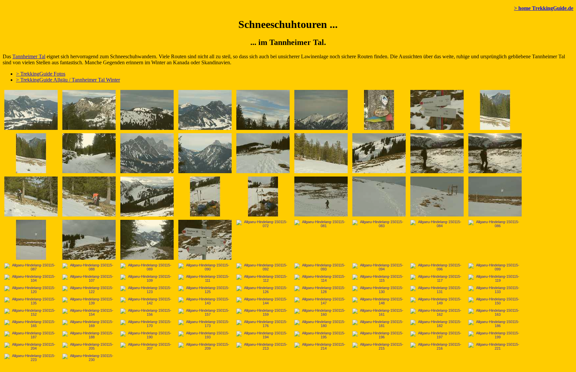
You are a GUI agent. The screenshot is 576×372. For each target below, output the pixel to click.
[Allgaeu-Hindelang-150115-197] (437, 335)
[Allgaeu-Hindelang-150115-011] (147, 110)
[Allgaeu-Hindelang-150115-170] (147, 324)
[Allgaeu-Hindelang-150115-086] (495, 224)
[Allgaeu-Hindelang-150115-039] (31, 196)
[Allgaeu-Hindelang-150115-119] (495, 278)
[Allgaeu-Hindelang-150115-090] (205, 267)
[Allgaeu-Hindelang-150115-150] (495, 301)
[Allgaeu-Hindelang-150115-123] (147, 290)
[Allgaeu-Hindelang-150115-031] (379, 153)
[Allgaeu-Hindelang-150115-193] (205, 335)
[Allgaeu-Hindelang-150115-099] (495, 267)
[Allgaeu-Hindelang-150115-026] (147, 153)
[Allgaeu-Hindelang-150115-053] (205, 196)
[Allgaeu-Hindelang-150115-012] (205, 110)
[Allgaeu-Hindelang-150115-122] (89, 290)
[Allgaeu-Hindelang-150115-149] (437, 301)
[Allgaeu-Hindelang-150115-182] (437, 324)
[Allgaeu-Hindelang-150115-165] (31, 324)
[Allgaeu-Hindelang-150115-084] (437, 224)
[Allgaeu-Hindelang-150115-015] (263, 110)
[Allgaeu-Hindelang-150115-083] (379, 224)
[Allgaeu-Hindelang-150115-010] (89, 110)
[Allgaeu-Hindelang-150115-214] (321, 346)
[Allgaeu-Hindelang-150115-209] (205, 346)
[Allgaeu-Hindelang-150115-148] (379, 301)
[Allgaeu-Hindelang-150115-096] (437, 267)
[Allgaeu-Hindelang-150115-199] (495, 335)
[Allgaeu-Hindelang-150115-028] (263, 153)
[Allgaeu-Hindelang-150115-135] (31, 301)
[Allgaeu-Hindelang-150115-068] (147, 240)
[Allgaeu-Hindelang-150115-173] (205, 324)
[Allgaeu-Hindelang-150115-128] (321, 290)
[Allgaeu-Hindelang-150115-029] (321, 153)
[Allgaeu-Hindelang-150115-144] (263, 301)
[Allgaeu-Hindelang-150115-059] (321, 196)
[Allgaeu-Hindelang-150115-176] (263, 324)
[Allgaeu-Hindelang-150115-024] (31, 153)
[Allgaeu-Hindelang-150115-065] (31, 240)
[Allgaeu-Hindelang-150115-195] (321, 335)
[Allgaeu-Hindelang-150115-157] (205, 312)
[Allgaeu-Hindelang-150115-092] (263, 267)
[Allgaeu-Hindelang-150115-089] (147, 267)
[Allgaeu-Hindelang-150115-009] (31, 110)
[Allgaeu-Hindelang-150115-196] (379, 335)
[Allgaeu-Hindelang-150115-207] (147, 346)
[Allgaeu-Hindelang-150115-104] (31, 278)
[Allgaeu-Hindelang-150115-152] (31, 312)
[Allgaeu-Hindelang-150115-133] (495, 290)
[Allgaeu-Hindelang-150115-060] (379, 196)
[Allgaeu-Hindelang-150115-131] (437, 290)
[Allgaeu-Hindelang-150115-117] (437, 278)
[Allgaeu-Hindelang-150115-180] (321, 324)
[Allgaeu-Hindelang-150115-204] (31, 346)
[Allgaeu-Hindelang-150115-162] (437, 312)
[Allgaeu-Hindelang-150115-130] (379, 290)
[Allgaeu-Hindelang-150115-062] (437, 196)
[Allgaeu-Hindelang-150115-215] (379, 346)
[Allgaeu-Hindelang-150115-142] (147, 301)
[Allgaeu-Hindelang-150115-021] (379, 110)
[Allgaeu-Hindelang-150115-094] (379, 267)
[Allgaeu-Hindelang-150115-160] (321, 312)
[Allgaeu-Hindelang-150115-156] (147, 312)
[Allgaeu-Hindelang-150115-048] (89, 196)
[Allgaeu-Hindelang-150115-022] (437, 110)
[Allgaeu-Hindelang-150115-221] (495, 346)
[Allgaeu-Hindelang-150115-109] (147, 278)
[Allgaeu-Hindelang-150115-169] (89, 324)
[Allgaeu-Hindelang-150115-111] (205, 278)
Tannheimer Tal (28, 56)
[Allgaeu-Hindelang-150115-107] (89, 278)
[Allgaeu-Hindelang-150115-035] (495, 153)
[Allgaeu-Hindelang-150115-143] (205, 301)
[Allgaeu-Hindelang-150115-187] (31, 335)
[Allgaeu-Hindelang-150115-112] (263, 278)
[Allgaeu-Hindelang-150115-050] (147, 196)
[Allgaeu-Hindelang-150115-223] (31, 358)
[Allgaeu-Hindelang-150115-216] (437, 346)
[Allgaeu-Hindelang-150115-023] (495, 110)
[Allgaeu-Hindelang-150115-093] (321, 267)
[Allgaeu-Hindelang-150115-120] (31, 290)
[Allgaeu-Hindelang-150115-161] (379, 312)
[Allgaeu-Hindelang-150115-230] (89, 358)
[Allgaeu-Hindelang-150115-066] (89, 240)
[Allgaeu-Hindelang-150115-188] (89, 335)
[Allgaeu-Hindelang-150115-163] (495, 312)
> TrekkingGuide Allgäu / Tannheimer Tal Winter (68, 80)
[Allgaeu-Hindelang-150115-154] (89, 312)
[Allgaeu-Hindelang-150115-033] (437, 153)
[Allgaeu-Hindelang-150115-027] (205, 153)
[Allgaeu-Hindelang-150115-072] (263, 224)
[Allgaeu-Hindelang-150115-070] (205, 240)
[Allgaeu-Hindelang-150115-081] (321, 224)
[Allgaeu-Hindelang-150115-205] (89, 346)
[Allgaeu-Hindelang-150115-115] (379, 278)
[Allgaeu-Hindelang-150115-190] (147, 335)
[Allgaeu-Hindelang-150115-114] (321, 278)
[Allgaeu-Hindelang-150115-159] (263, 312)
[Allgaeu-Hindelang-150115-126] (263, 290)
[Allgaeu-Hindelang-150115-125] (205, 290)
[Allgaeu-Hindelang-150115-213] (263, 346)
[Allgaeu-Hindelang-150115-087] (31, 267)
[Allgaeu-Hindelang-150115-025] (89, 153)
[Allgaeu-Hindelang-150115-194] (263, 335)
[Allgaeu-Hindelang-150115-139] (89, 301)
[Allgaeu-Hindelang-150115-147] (321, 301)
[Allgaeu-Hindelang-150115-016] (321, 110)
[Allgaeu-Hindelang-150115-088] (89, 267)
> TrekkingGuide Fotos (40, 74)
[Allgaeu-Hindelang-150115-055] (263, 196)
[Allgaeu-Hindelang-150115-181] (379, 324)
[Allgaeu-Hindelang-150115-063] (495, 196)
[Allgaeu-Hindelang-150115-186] (495, 324)
